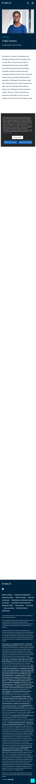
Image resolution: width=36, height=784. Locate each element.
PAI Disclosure (19, 605)
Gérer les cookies (9, 608)
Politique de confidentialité (22, 595)
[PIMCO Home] (6, 3)
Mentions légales (7, 595)
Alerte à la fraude (21, 597)
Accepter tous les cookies (25, 142)
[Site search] (28, 3)
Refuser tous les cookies (10, 142)
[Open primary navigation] (32, 3)
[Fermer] (33, 115)
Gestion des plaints (7, 597)
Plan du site (29, 605)
